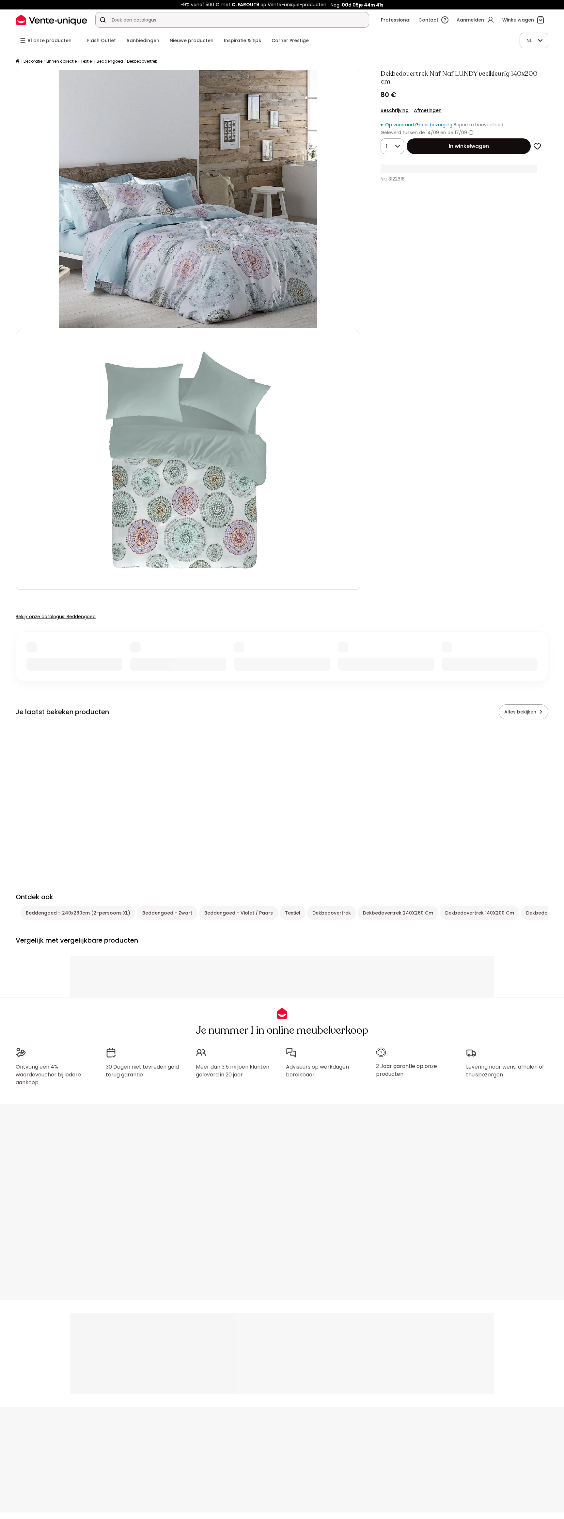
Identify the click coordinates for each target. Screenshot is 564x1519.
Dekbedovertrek (142, 61)
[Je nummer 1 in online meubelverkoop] (51, 20)
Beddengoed (110, 61)
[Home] (18, 61)
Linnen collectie (61, 61)
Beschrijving (395, 110)
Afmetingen (428, 110)
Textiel (87, 61)
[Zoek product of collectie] (103, 20)
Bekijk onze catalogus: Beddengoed (56, 616)
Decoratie (33, 61)
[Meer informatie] (471, 132)
